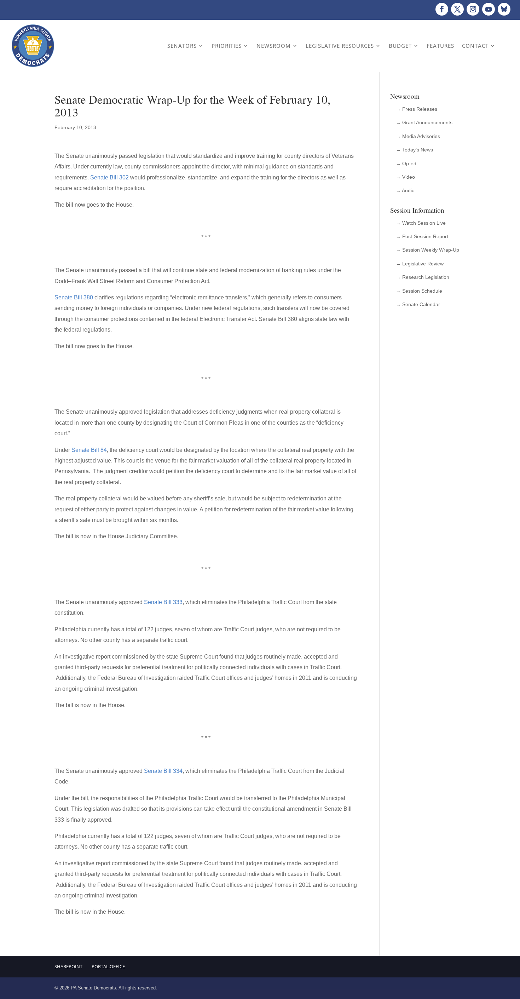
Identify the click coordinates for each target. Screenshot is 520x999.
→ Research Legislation (422, 277)
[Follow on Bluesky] (504, 9)
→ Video (405, 177)
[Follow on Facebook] (441, 9)
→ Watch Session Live (421, 223)
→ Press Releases (416, 109)
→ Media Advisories (418, 136)
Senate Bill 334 (163, 771)
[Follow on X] (457, 9)
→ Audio (405, 190)
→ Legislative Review (420, 263)
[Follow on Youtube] (488, 9)
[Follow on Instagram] (473, 9)
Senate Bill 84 (89, 450)
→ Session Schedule (419, 291)
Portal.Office (108, 966)
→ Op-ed (406, 163)
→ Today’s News (414, 150)
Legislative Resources (340, 45)
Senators (182, 45)
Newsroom (273, 45)
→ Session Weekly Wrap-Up (427, 250)
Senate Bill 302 (109, 177)
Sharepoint (68, 966)
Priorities (227, 45)
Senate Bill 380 (73, 297)
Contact (475, 45)
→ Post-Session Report (422, 236)
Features (440, 45)
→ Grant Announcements (424, 122)
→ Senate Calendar (418, 304)
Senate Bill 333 (163, 602)
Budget (400, 45)
